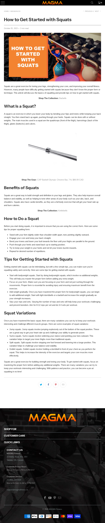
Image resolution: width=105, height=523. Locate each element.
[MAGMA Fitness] (52, 2)
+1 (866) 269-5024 (14, 480)
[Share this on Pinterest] (56, 385)
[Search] (92, 2)
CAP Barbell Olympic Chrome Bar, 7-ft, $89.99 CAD (60, 180)
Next (97, 11)
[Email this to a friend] (63, 385)
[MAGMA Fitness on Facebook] (45, 498)
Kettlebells (62, 210)
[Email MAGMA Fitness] (60, 498)
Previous (88, 11)
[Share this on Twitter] (41, 385)
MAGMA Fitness (55, 509)
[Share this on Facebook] (48, 385)
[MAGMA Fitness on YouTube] (50, 498)
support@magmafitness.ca (17, 490)
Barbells (62, 98)
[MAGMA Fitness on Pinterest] (55, 498)
